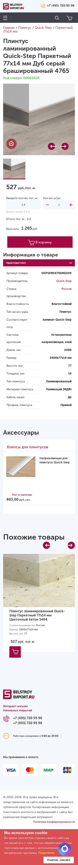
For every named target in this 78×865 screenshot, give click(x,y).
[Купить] (15, 652)
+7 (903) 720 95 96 (27, 723)
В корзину (44, 242)
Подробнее (46, 853)
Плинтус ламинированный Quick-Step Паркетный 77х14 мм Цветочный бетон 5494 (37, 615)
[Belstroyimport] (18, 697)
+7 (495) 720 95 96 (60, 5)
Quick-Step (64, 281)
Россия (67, 289)
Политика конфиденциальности (54, 821)
